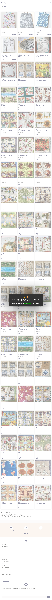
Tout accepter (28, 303)
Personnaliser (20, 303)
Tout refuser (14, 303)
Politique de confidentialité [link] (36, 303)
